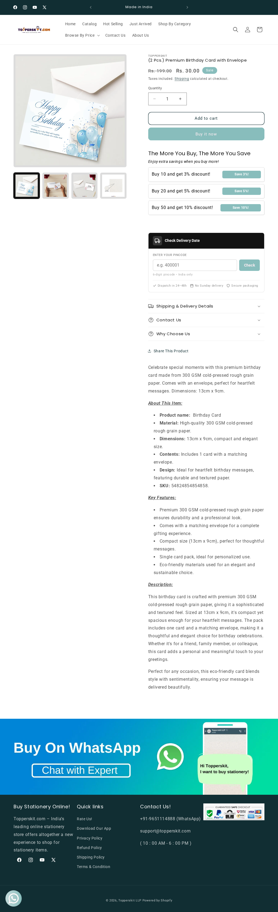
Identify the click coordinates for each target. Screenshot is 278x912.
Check (249, 265)
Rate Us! (84, 819)
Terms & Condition (93, 866)
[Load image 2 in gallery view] (55, 186)
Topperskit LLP (129, 900)
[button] (82, 35)
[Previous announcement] (91, 7)
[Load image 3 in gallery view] (84, 186)
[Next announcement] (187, 7)
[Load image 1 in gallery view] (27, 186)
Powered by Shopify (157, 900)
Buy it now (206, 134)
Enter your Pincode (170, 255)
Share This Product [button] (171, 351)
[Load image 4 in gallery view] (113, 186)
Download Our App (94, 828)
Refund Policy (89, 847)
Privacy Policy (89, 838)
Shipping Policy (91, 857)
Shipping (182, 79)
